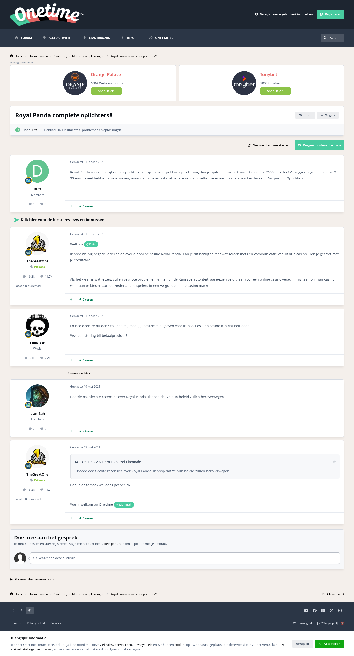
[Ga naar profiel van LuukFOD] (37, 325)
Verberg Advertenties (22, 62)
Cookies (55, 623)
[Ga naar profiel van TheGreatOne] (37, 243)
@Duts (91, 244)
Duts (33, 130)
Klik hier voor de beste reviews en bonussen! (63, 219)
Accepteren (332, 644)
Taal (16, 623)
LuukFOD (37, 343)
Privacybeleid (36, 623)
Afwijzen (302, 644)
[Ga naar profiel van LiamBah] (37, 395)
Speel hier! (106, 91)
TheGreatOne (37, 261)
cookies (180, 645)
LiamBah (37, 413)
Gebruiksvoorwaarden (116, 645)
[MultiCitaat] (71, 206)
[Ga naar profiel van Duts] (17, 129)
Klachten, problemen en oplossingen (94, 130)
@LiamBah (124, 504)
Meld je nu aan (113, 544)
